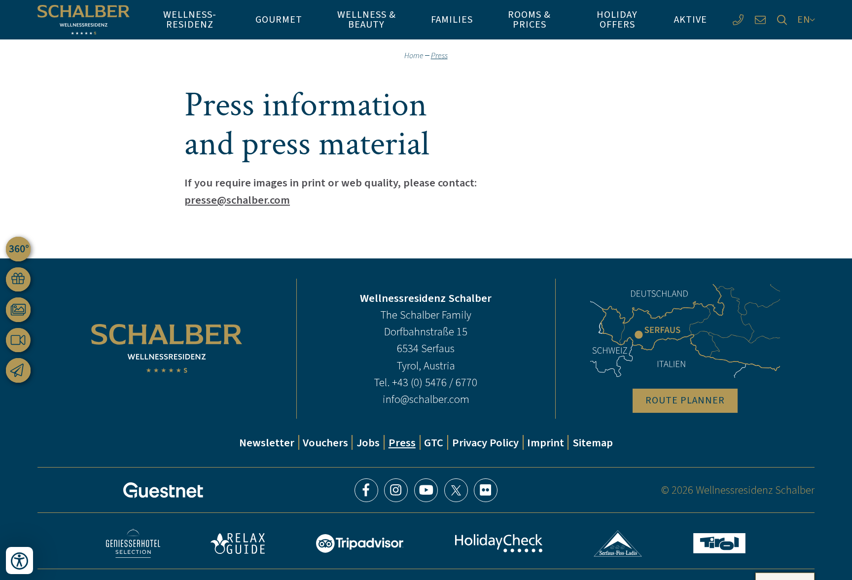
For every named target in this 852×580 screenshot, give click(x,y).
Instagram (396, 490)
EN (804, 19)
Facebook (366, 490)
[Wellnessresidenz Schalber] (83, 20)
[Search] (782, 20)
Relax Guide (238, 543)
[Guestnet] (163, 490)
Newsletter (266, 442)
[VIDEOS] (18, 340)
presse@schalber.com (237, 199)
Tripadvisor (359, 543)
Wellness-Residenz (189, 19)
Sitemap (592, 442)
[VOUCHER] (18, 279)
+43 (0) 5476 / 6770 (434, 382)
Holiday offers (617, 19)
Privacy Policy (485, 442)
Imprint (545, 442)
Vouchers (325, 442)
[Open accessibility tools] (19, 560)
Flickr (485, 490)
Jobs (368, 442)
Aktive (690, 19)
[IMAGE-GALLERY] (18, 309)
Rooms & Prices (529, 19)
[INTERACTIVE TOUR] (18, 249)
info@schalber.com (426, 399)
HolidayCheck (499, 543)
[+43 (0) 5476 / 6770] (738, 20)
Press (402, 442)
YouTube (426, 490)
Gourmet (278, 19)
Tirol (719, 543)
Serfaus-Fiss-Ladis (618, 543)
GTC (433, 442)
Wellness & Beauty (366, 19)
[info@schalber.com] (760, 20)
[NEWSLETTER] (18, 370)
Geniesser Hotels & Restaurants (133, 543)
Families (452, 19)
